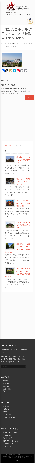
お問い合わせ (7, 446)
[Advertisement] (17, 118)
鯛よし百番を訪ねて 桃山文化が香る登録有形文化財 (23, 203)
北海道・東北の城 (9, 417)
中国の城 (6, 383)
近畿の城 (8, 43)
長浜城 (14, 43)
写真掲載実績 (7, 435)
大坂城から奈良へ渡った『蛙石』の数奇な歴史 (23, 225)
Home (2, 43)
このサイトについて (10, 443)
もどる (29, 97)
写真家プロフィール (10, 432)
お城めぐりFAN (18, 460)
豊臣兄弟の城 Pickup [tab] (10, 145)
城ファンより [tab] (19, 145)
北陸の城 (6, 409)
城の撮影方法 (7, 438)
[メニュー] (3, 3)
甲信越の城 (7, 414)
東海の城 (6, 406)
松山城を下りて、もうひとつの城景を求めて (23, 159)
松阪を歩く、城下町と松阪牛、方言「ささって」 (23, 181)
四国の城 (6, 386)
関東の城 (6, 412)
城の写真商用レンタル (10, 441)
